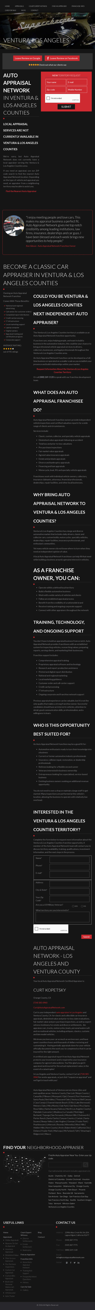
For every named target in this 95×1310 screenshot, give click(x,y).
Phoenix (82, 1189)
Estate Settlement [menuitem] (27, 1245)
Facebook (71, 1263)
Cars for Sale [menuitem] (10, 10)
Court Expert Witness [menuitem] (38, 6)
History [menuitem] (25, 1282)
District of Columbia (56, 1179)
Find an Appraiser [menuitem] (59, 6)
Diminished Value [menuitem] (12, 1255)
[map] (25, 1168)
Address (39, 882)
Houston (86, 1179)
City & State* (41, 890)
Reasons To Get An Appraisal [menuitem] (11, 1244)
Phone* (39, 865)
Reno (59, 1193)
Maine (51, 1183)
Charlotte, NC (60, 1176)
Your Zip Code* (39, 899)
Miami (80, 1183)
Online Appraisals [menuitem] (12, 1240)
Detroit (77, 1176)
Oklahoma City (69, 1186)
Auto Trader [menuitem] (10, 1296)
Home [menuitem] (7, 6)
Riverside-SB (68, 1193)
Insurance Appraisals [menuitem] (9, 1250)
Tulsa (50, 1203)
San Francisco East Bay (78, 1196)
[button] (4, 349)
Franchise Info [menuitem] (78, 6)
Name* (39, 858)
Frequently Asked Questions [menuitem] (29, 1278)
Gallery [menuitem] (25, 1290)
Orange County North (57, 1189)
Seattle (73, 1200)
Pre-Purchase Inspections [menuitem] (10, 1265)
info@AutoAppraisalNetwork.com (70, 1257)
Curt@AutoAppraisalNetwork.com (49, 1007)
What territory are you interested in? (52, 910)
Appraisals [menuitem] (19, 6)
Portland (51, 1193)
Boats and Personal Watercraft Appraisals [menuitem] (9, 1286)
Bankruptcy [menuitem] (27, 1250)
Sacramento (79, 1193)
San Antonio (53, 1196)
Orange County (82, 1186)
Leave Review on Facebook (64, 58)
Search (86, 1164)
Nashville (88, 1183)
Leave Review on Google (27, 58)
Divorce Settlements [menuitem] (27, 1239)
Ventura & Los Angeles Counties (61, 1207)
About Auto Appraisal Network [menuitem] (27, 1265)
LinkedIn (78, 1263)
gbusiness (67, 1263)
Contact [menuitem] (34, 10)
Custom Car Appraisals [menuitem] (10, 1271)
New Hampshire (55, 1186)
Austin (51, 1176)
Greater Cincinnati (73, 1179)
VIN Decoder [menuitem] (10, 1293)
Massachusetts (61, 1183)
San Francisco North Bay (58, 1200)
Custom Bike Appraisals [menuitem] (10, 1277)
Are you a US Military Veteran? (49, 904)
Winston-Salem (68, 1203)
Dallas (70, 1176)
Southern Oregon (84, 1200)
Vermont (57, 1203)
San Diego (64, 1196)
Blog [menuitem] (23, 10)
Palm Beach (72, 1189)
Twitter (74, 1263)
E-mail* (39, 873)
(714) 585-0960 (40, 1002)
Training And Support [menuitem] (27, 1272)
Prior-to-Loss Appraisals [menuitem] (10, 1259)
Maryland (73, 1183)
